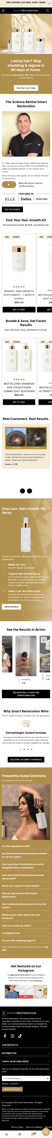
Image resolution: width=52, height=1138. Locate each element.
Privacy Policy (17, 1127)
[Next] (29, 490)
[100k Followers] (12, 1036)
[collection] (20, 1134)
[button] (26, 661)
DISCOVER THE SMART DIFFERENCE (26, 760)
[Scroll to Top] (47, 1120)
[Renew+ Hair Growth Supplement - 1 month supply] (19, 258)
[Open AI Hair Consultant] (46, 1132)
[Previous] (22, 490)
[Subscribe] (47, 1078)
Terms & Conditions (33, 1127)
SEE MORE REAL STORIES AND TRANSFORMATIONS (26, 693)
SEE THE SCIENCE (12, 209)
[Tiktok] (20, 1036)
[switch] (47, 1135)
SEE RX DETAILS (11, 607)
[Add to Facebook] (5, 1036)
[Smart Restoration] (26, 11)
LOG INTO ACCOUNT (12, 1089)
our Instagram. (36, 980)
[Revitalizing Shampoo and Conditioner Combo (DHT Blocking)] (19, 357)
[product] (6, 1134)
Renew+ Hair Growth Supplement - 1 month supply (19, 295)
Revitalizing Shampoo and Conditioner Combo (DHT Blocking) (19, 387)
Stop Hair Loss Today (26, 88)
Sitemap (47, 1127)
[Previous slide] (5, 991)
